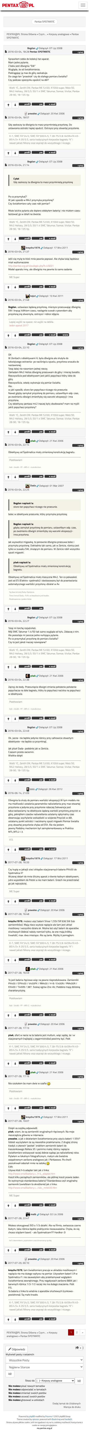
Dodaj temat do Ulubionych (67, 1403)
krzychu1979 (33, 248)
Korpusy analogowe (59, 34)
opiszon (35, 1419)
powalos (32, 113)
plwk (33, 441)
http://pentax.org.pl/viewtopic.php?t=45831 (31, 266)
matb (33, 1214)
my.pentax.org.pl (44, 1428)
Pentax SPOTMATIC (45, 21)
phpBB (32, 1416)
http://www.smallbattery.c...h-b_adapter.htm (31, 1174)
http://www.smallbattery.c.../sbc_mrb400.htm (32, 1188)
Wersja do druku (72, 1407)
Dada (33, 485)
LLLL (32, 789)
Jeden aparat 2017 (19, 325)
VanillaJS (68, 1419)
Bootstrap (56, 1419)
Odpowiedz (18, 1349)
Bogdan (31, 48)
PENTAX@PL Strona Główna (21, 34)
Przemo (48, 1416)
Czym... (42, 34)
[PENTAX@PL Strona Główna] (18, 5)
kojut (33, 296)
